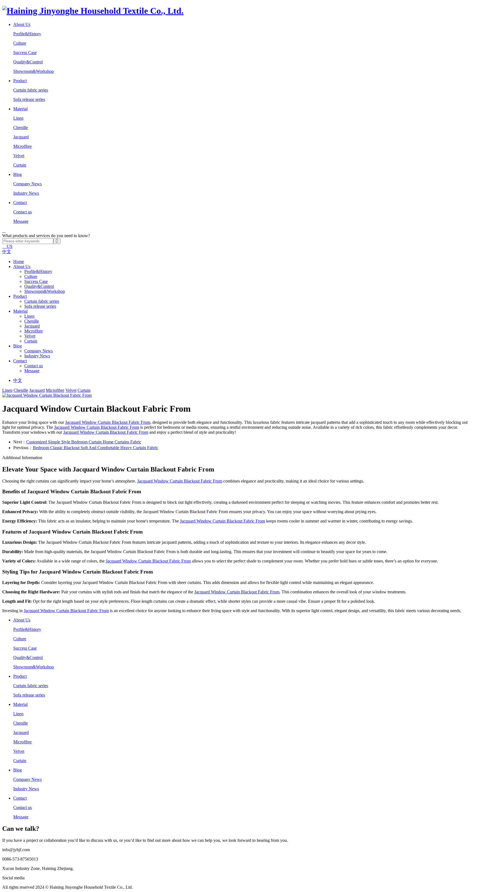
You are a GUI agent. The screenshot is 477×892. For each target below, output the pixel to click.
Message (20, 221)
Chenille (20, 127)
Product (20, 296)
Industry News (26, 193)
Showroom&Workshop (33, 71)
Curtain (19, 165)
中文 (6, 251)
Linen (18, 118)
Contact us (22, 212)
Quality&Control (28, 62)
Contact (20, 360)
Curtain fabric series (30, 90)
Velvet (18, 155)
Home (18, 261)
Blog (17, 346)
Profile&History (27, 33)
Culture (19, 43)
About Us (21, 266)
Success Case (25, 52)
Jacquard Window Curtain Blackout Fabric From (107, 422)
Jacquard (21, 137)
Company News (27, 183)
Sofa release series (29, 99)
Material (20, 311)
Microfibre (22, 146)
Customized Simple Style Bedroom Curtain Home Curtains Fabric (83, 442)
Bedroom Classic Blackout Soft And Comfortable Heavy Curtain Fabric (95, 447)
